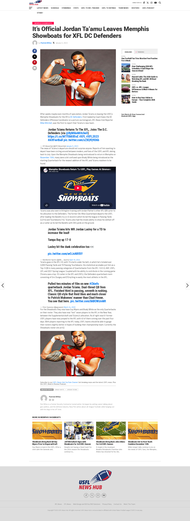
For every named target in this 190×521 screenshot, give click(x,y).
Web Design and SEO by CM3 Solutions (86, 504)
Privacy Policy (107, 504)
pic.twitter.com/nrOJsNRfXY (65, 254)
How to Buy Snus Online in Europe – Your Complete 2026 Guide (143, 99)
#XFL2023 (92, 136)
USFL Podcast (148, 8)
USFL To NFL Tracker (90, 8)
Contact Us (118, 504)
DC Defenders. (76, 116)
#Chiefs (94, 284)
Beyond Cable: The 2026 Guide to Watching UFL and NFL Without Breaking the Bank (145, 79)
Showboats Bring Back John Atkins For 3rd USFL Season (110, 442)
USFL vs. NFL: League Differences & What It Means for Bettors (144, 89)
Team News (123, 8)
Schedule (55, 8)
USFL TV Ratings (109, 8)
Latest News (42, 8)
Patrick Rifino (46, 43)
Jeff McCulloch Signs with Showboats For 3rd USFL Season (77, 442)
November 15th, (47, 157)
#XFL (82, 136)
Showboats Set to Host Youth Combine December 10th (140, 442)
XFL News (58, 504)
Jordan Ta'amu (72, 389)
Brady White (59, 389)
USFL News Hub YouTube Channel (65, 382)
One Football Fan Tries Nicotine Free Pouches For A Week (139, 59)
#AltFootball (55, 140)
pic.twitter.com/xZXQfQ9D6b (81, 140)
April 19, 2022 (75, 259)
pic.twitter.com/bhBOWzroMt (88, 301)
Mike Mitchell (46, 122)
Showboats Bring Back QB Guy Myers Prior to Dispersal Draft (44, 442)
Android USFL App (128, 116)
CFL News (67, 504)
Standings (66, 8)
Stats (76, 8)
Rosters (135, 8)
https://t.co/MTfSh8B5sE (63, 136)
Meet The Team (129, 504)
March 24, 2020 (69, 307)
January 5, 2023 (72, 146)
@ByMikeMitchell (77, 133)
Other (39, 12)
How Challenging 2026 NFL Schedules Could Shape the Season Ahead (142, 68)
